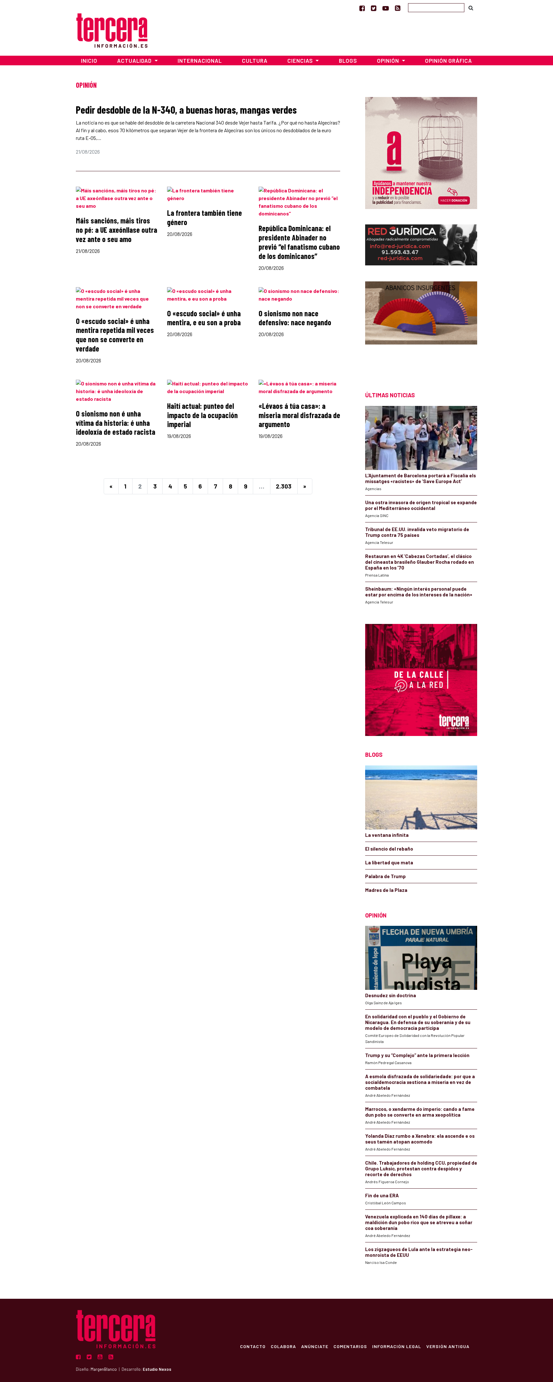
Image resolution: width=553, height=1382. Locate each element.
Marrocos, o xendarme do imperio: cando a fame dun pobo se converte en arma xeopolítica (420, 1112)
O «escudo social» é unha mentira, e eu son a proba (204, 318)
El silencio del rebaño (389, 849)
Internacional (200, 60)
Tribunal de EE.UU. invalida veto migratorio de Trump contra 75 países (417, 532)
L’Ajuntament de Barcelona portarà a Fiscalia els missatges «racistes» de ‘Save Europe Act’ (420, 478)
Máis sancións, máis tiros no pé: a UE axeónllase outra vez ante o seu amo (116, 230)
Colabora (283, 1346)
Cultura (255, 60)
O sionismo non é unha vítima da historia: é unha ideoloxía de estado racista (115, 423)
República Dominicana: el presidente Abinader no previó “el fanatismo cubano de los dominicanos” (299, 241)
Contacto (253, 1346)
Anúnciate (314, 1346)
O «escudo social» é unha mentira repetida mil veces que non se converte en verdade (115, 334)
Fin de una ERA (382, 1195)
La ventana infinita (387, 835)
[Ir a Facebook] (362, 8)
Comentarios (350, 1346)
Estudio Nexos (157, 1369)
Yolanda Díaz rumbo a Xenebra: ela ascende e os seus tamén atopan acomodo (420, 1138)
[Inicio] (112, 30)
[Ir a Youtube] (385, 8)
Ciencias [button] (300, 60)
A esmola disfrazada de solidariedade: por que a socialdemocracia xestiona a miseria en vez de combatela (420, 1082)
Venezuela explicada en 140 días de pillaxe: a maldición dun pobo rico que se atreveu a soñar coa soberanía (418, 1222)
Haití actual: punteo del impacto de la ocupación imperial (202, 415)
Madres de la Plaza (386, 890)
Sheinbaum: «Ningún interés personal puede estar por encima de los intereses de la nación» (418, 591)
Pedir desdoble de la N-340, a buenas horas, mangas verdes (186, 109)
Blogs (348, 60)
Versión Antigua (447, 1346)
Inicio (89, 60)
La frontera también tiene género (204, 217)
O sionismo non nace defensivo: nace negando (295, 318)
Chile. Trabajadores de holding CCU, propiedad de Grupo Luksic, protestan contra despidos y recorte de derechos (421, 1168)
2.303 (284, 486)
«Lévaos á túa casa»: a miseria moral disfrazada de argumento (299, 415)
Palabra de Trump (385, 876)
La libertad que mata (389, 862)
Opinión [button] (388, 60)
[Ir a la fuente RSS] (397, 8)
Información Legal (396, 1346)
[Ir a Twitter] (373, 8)
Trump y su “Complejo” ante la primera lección (417, 1055)
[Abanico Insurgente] (421, 325)
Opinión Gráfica (448, 60)
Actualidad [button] (135, 60)
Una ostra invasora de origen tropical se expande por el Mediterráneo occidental (421, 505)
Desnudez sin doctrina (390, 995)
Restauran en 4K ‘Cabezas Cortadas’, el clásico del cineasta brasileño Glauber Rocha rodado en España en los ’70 (419, 561)
